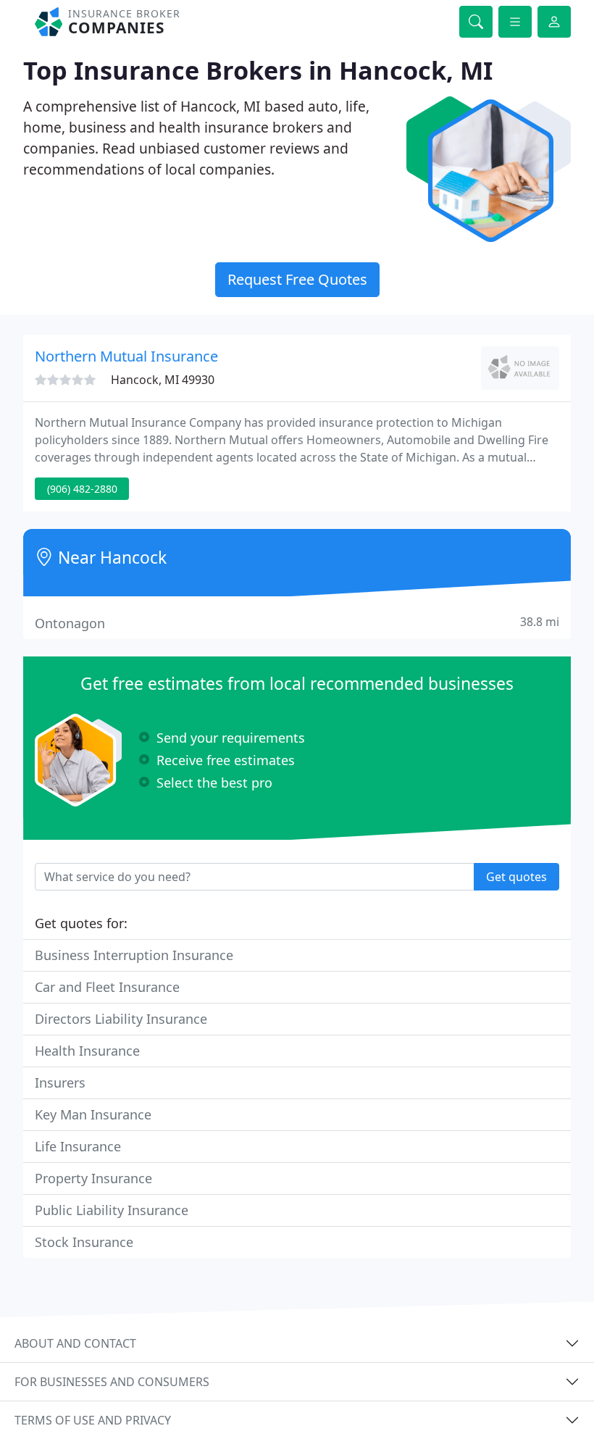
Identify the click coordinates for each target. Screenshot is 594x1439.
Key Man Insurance (93, 1114)
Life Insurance (78, 1146)
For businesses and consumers (111, 1382)
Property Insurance (93, 1178)
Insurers (60, 1082)
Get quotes (516, 877)
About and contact (75, 1343)
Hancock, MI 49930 (162, 380)
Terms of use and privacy (92, 1420)
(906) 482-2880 (82, 489)
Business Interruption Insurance (134, 955)
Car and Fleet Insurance (107, 987)
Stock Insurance (84, 1242)
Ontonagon (297, 623)
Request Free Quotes (297, 279)
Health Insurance (87, 1050)
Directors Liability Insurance (121, 1018)
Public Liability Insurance (111, 1210)
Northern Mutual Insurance (126, 356)
